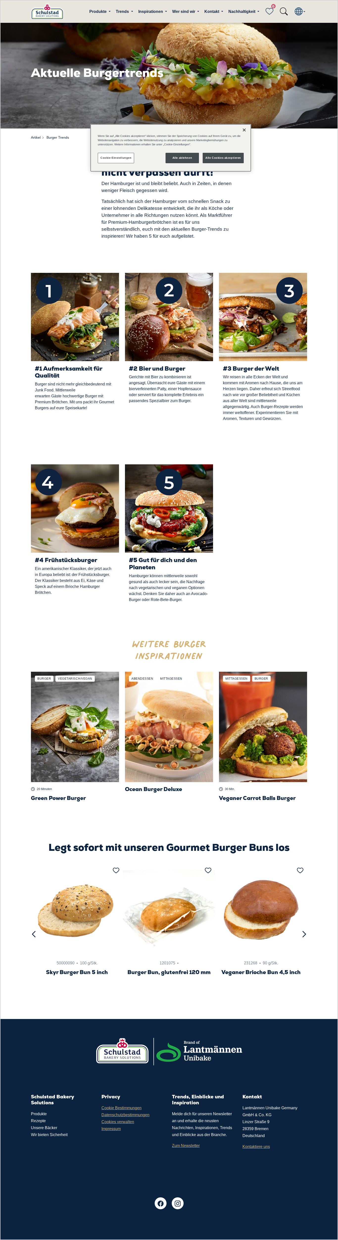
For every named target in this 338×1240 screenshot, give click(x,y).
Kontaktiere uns (256, 1147)
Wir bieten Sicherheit (49, 1135)
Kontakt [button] (212, 11)
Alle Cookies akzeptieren (223, 157)
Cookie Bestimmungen (121, 1108)
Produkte (39, 1114)
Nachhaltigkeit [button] (242, 11)
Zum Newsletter (186, 1146)
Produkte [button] (98, 11)
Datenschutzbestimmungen (125, 1115)
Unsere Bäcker (44, 1128)
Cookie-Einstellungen (115, 157)
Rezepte (38, 1121)
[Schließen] (244, 130)
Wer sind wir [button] (184, 11)
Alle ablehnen (182, 157)
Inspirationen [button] (151, 11)
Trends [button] (123, 11)
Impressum (111, 1129)
